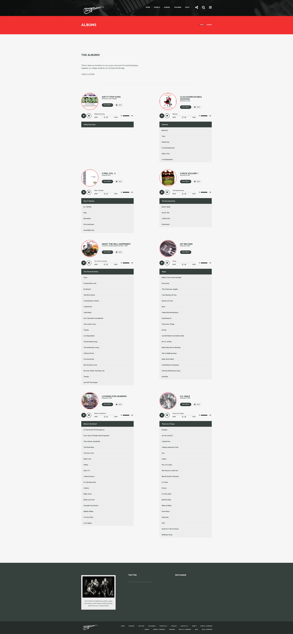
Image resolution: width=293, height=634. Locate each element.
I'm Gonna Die (89, 359)
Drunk (164, 330)
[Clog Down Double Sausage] (168, 101)
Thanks (86, 376)
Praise (164, 488)
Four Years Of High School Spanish (96, 435)
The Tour (141, 626)
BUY (120, 105)
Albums (167, 7)
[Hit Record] (168, 248)
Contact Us (184, 626)
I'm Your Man (88, 517)
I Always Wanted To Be (170, 447)
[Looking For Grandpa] (89, 400)
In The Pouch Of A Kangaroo (94, 430)
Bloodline (87, 218)
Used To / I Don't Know (170, 529)
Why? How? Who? (168, 359)
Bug (85, 212)
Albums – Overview (159, 629)
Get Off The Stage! (91, 382)
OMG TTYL (166, 153)
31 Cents (165, 482)
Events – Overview (206, 626)
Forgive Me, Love (90, 283)
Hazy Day (165, 517)
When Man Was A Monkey (171, 347)
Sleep (164, 271)
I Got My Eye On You (169, 295)
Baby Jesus (88, 494)
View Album (107, 105)
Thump (86, 330)
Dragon (164, 430)
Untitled (165, 376)
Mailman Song (167, 534)
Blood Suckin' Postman (170, 476)
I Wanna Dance (89, 476)
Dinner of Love (167, 301)
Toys (163, 136)
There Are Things (168, 324)
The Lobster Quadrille (92, 441)
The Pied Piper (89, 447)
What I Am (87, 459)
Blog (187, 7)
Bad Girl (165, 130)
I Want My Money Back (170, 312)
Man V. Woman (89, 201)
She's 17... (87, 470)
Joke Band (87, 312)
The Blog (174, 626)
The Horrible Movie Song (171, 371)
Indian (86, 464)
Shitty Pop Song (89, 124)
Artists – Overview (185, 629)
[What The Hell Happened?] (89, 248)
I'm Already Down (168, 148)
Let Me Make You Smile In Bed (173, 336)
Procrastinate (89, 224)
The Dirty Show (89, 295)
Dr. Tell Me (87, 207)
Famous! (165, 124)
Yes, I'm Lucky (167, 464)
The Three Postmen (91, 271)
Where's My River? (90, 424)
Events (157, 7)
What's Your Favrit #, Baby (171, 277)
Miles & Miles (167, 505)
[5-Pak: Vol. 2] (89, 177)
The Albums (151, 626)
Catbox (86, 488)
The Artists (163, 626)
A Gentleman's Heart (91, 301)
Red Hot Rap (166, 499)
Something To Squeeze (170, 365)
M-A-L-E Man (167, 341)
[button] (196, 7)
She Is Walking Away (169, 353)
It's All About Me (90, 482)
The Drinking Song (90, 341)
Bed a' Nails (166, 207)
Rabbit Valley (88, 511)
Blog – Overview (207, 629)
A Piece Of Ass (89, 353)
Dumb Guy (165, 142)
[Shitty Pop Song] (89, 101)
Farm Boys (166, 511)
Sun (163, 453)
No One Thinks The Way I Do (94, 371)
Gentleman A (166, 318)
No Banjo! (87, 289)
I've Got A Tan (89, 453)
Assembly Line (89, 230)
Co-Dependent (167, 159)
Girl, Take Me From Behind (93, 318)
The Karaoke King (168, 201)
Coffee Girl (166, 218)
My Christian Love (90, 365)
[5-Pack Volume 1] (168, 177)
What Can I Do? (89, 499)
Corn (85, 277)
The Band (177, 7)
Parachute (165, 224)
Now (163, 306)
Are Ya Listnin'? (167, 435)
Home (148, 7)
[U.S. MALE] (168, 400)
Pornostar (165, 283)
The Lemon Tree (90, 324)
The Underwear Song (91, 347)
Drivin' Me (165, 212)
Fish (163, 523)
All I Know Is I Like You (170, 470)
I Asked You (88, 306)
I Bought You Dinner (91, 505)
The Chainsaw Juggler (170, 289)
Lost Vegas (88, 523)
